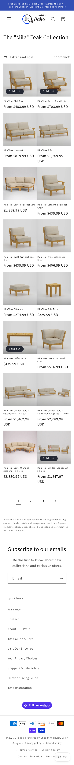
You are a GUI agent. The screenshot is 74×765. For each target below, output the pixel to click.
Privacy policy (33, 743)
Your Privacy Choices (22, 658)
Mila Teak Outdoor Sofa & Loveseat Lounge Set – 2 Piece (52, 412)
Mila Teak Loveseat (13, 150)
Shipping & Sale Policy (23, 668)
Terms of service (28, 749)
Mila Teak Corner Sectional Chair (51, 360)
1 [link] (18, 501)
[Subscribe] (61, 578)
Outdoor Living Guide (23, 678)
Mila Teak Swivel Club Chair (51, 101)
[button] (9, 19)
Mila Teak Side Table (47, 309)
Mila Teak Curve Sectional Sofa (19, 204)
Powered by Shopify (38, 737)
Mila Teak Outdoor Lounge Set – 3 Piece (53, 469)
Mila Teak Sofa (44, 150)
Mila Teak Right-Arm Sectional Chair (18, 258)
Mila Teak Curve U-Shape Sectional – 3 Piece (16, 469)
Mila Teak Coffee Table (14, 358)
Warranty (14, 609)
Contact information (30, 756)
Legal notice (53, 756)
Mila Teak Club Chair (13, 101)
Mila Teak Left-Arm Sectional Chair (52, 206)
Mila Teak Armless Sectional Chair (51, 258)
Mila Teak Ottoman (13, 309)
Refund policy (53, 743)
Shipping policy (51, 749)
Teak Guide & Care (20, 639)
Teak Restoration (20, 688)
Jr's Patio (20, 737)
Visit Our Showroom (22, 648)
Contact (13, 619)
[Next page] (55, 501)
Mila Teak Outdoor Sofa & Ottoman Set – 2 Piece (16, 412)
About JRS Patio (19, 629)
